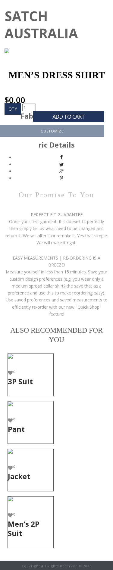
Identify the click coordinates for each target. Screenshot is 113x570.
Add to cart (68, 116)
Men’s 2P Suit (23, 528)
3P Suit (20, 381)
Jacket (19, 476)
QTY (12, 109)
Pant (16, 429)
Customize (52, 131)
